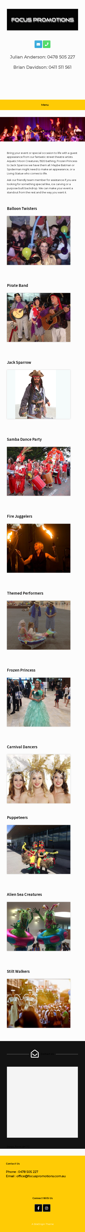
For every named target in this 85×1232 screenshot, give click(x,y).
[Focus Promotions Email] (38, 44)
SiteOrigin (39, 1224)
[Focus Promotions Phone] (46, 44)
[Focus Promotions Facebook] (38, 1208)
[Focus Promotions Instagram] (46, 1208)
